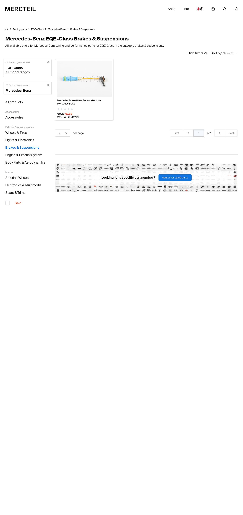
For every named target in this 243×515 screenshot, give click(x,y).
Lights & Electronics (19, 140)
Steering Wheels (17, 178)
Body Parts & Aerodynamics (25, 162)
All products (14, 102)
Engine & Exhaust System (23, 155)
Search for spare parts (175, 177)
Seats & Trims (15, 193)
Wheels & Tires (16, 133)
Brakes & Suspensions (22, 147)
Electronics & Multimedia (23, 185)
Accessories (14, 117)
